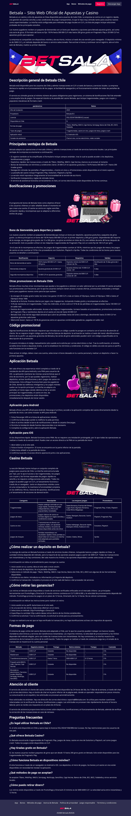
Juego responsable (87, 803)
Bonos (74, 4)
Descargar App (114, 4)
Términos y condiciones (106, 803)
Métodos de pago (84, 4)
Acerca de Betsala (50, 803)
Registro (100, 4)
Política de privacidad (69, 803)
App (68, 4)
